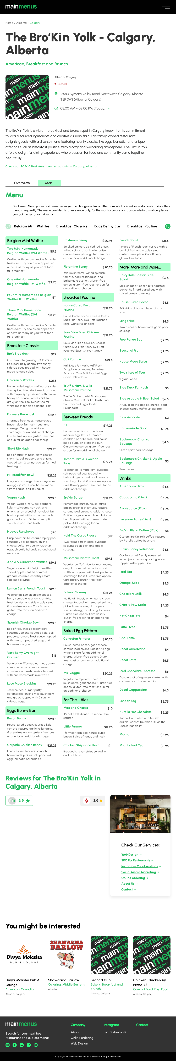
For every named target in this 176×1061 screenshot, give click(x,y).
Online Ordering (133, 878)
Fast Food (161, 989)
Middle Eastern (73, 984)
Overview (22, 183)
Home (9, 22)
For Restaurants (114, 1032)
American (15, 63)
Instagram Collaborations (139, 866)
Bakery (96, 984)
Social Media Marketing (138, 872)
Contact (127, 889)
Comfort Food (143, 989)
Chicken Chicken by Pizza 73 (149, 982)
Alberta (21, 22)
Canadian (28, 989)
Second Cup (101, 980)
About (75, 1032)
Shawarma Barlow (63, 980)
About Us (127, 883)
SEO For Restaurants (135, 860)
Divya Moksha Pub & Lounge (23, 982)
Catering (54, 984)
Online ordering (82, 1038)
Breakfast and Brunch (47, 63)
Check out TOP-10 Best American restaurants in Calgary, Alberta (51, 166)
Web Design (129, 854)
